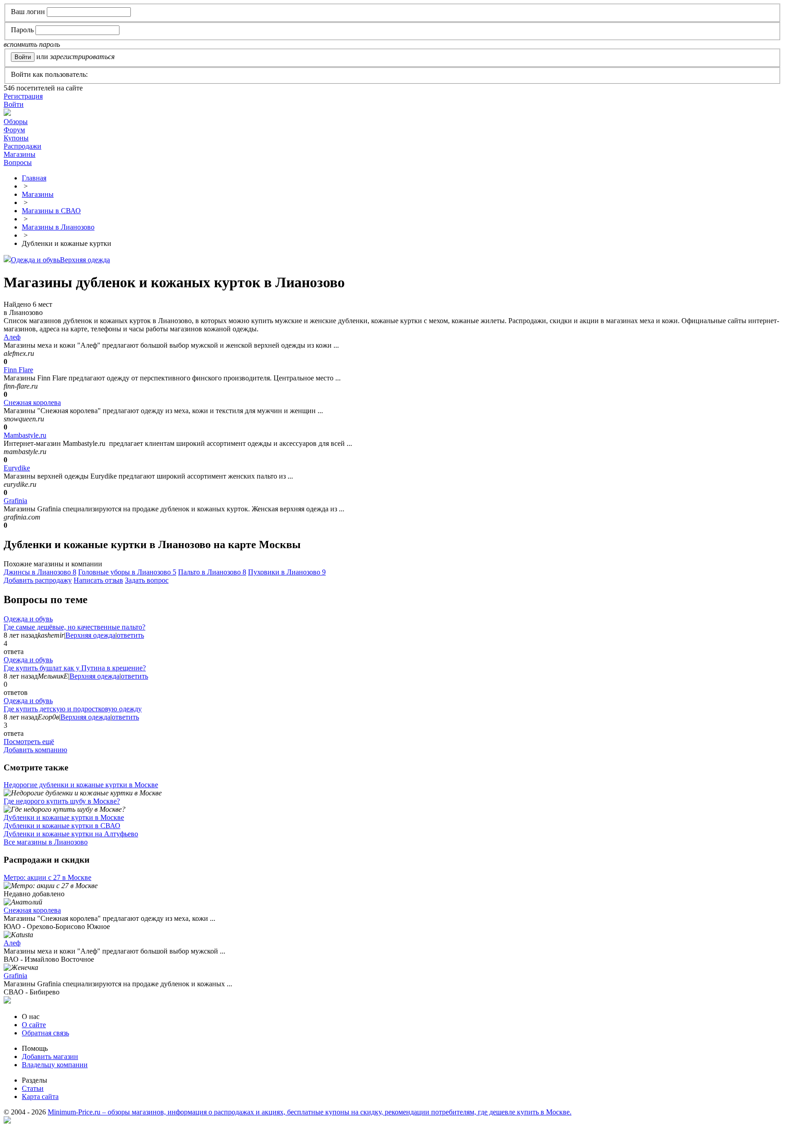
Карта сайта (40, 1096)
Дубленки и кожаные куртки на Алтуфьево (71, 834)
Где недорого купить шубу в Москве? (62, 801)
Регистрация (23, 96)
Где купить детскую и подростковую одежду (73, 709)
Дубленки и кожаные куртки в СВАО (62, 825)
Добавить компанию (35, 750)
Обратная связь (45, 1033)
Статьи (33, 1088)
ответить (130, 635)
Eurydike (17, 468)
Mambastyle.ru (25, 435)
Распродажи (22, 146)
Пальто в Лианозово (212, 572)
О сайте (34, 1025)
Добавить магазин (50, 1056)
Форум (14, 130)
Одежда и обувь (35, 260)
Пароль (22, 30)
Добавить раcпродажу (38, 580)
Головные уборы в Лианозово (127, 572)
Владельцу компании (55, 1065)
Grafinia (15, 501)
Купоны (16, 138)
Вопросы (18, 162)
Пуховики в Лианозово (287, 572)
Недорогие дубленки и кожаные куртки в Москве (81, 785)
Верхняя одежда (85, 260)
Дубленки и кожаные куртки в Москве (64, 817)
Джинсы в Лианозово (40, 572)
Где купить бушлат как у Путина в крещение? (75, 668)
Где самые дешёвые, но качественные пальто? (74, 627)
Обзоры (16, 121)
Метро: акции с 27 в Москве (47, 877)
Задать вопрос (147, 580)
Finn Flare (18, 370)
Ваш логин (28, 11)
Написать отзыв (98, 580)
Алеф (12, 337)
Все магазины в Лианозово (46, 842)
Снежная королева (32, 402)
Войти (14, 104)
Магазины (19, 154)
